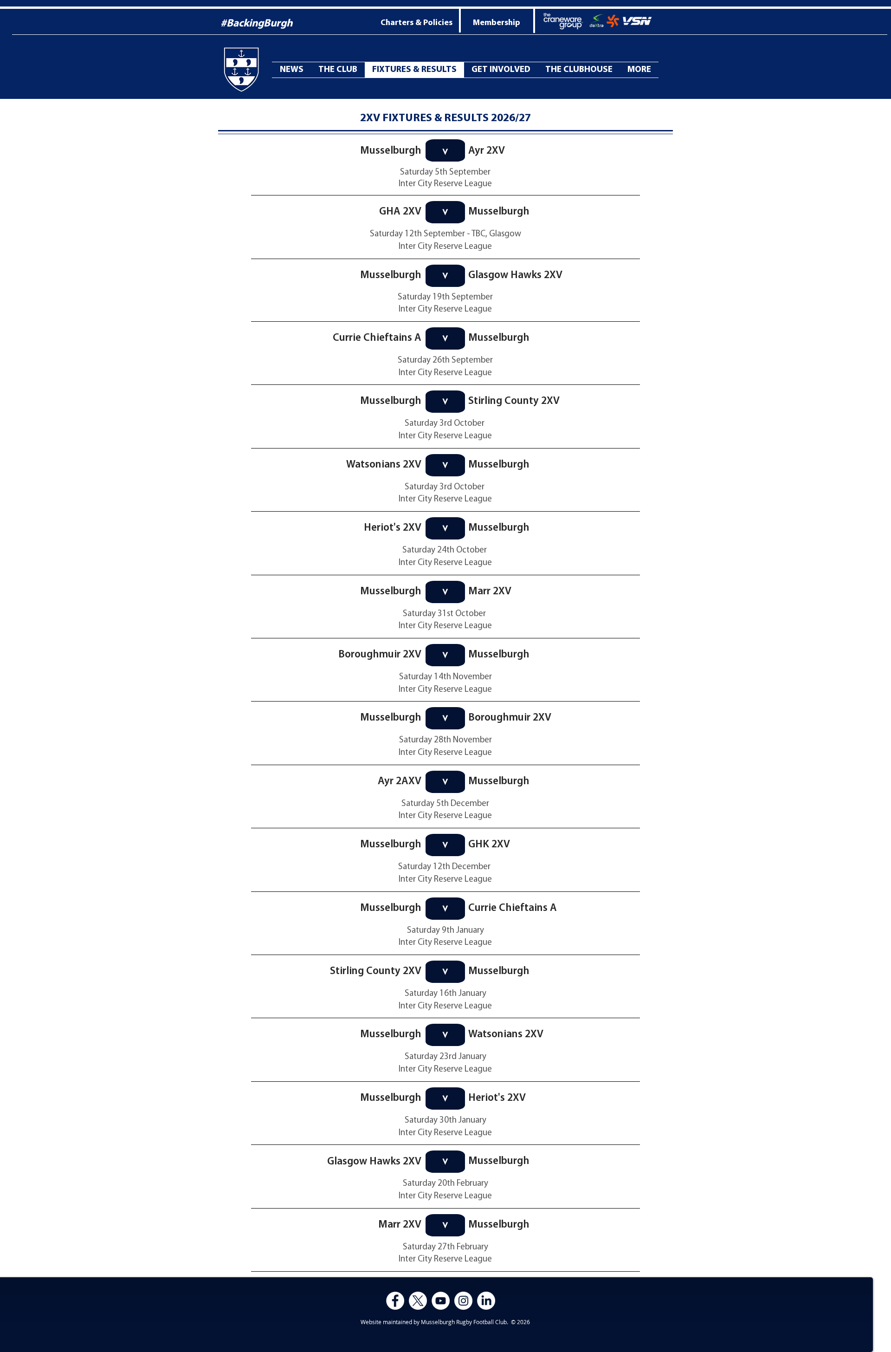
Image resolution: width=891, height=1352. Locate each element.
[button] (639, 70)
